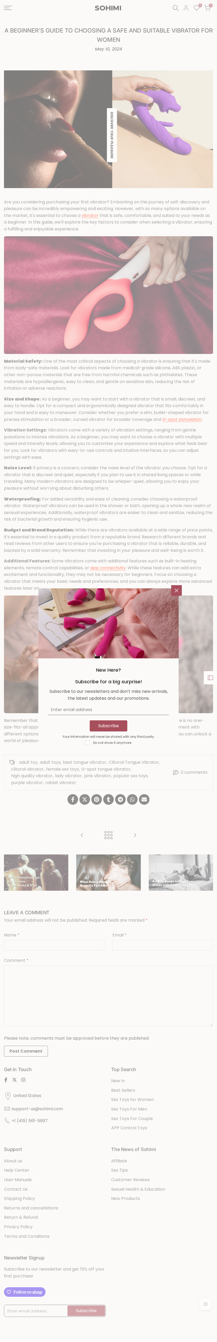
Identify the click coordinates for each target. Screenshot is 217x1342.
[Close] (176, 590)
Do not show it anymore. (112, 742)
